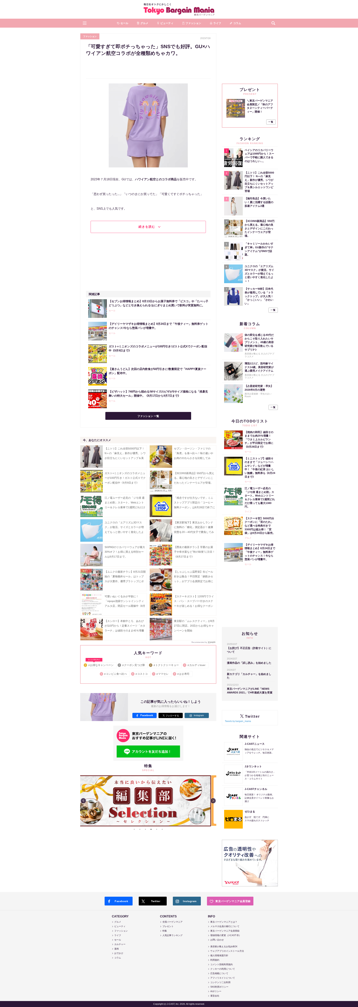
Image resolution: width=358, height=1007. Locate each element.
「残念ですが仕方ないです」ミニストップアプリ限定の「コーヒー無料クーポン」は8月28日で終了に (194, 502)
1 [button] (134, 829)
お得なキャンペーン (99, 664)
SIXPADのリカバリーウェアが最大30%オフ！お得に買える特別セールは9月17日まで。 (125, 552)
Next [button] (213, 801)
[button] (84, 23)
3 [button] (145, 829)
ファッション (90, 36)
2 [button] (140, 829)
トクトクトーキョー (165, 665)
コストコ (140, 673)
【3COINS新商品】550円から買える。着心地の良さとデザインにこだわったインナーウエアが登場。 (194, 478)
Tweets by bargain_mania (238, 721)
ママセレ (161, 673)
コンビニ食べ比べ (114, 673)
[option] (148, 800)
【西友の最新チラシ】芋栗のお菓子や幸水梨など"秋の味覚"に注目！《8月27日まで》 (194, 552)
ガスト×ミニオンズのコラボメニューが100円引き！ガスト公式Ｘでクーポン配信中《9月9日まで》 (125, 478)
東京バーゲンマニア (179, 9)
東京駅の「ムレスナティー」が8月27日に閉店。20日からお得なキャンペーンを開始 (194, 626)
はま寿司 (181, 673)
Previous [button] (83, 801)
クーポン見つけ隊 (132, 665)
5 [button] (156, 829)
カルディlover (195, 665)
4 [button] (151, 829)
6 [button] (162, 829)
